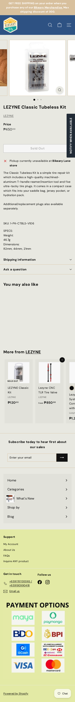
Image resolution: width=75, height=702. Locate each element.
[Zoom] (59, 90)
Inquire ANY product (16, 561)
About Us (9, 550)
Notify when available (71, 136)
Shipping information (19, 260)
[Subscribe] (62, 457)
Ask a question (14, 269)
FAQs (6, 555)
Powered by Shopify (15, 693)
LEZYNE (8, 116)
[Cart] (59, 25)
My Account (10, 544)
